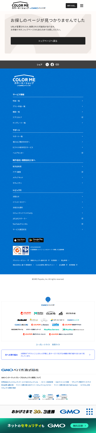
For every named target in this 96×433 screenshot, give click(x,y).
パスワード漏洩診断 (47, 382)
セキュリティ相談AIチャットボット (81, 382)
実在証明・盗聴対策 (7, 385)
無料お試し (71, 5)
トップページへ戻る (48, 40)
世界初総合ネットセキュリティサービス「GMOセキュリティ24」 (19, 382)
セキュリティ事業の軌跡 (8, 388)
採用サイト (56, 344)
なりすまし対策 (85, 385)
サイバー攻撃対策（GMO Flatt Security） (66, 385)
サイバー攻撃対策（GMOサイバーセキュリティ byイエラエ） (33, 385)
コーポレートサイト (43, 344)
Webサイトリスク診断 (62, 382)
